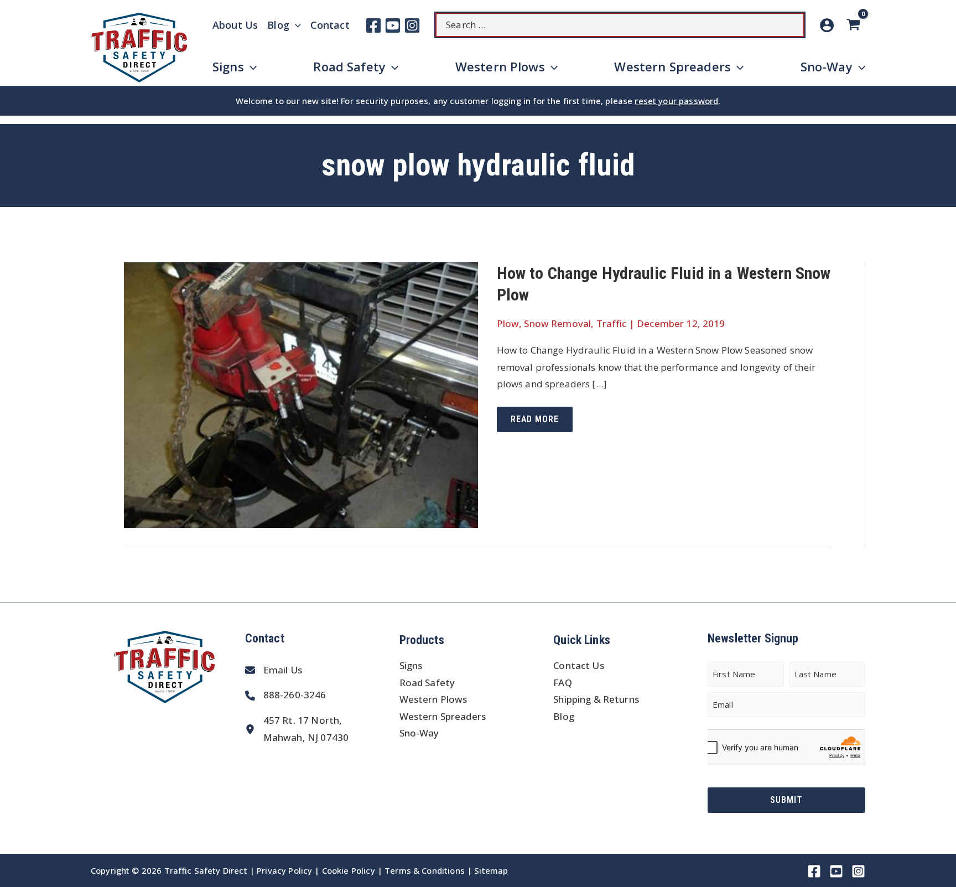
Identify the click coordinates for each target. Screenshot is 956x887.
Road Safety (427, 682)
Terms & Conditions (425, 870)
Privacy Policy (284, 870)
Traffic (611, 323)
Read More (534, 422)
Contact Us (578, 665)
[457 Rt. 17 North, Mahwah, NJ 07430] (297, 729)
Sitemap (491, 870)
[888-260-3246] (285, 695)
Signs (411, 665)
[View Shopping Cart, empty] (855, 25)
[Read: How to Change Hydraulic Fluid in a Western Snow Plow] (301, 393)
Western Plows (433, 699)
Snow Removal (557, 323)
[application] (295, 25)
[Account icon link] (826, 25)
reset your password (676, 100)
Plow (508, 323)
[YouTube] (393, 25)
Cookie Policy (348, 870)
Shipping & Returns (596, 699)
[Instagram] (412, 25)
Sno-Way (419, 733)
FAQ (562, 682)
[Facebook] (373, 25)
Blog (563, 716)
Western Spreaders (442, 716)
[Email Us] (273, 670)
